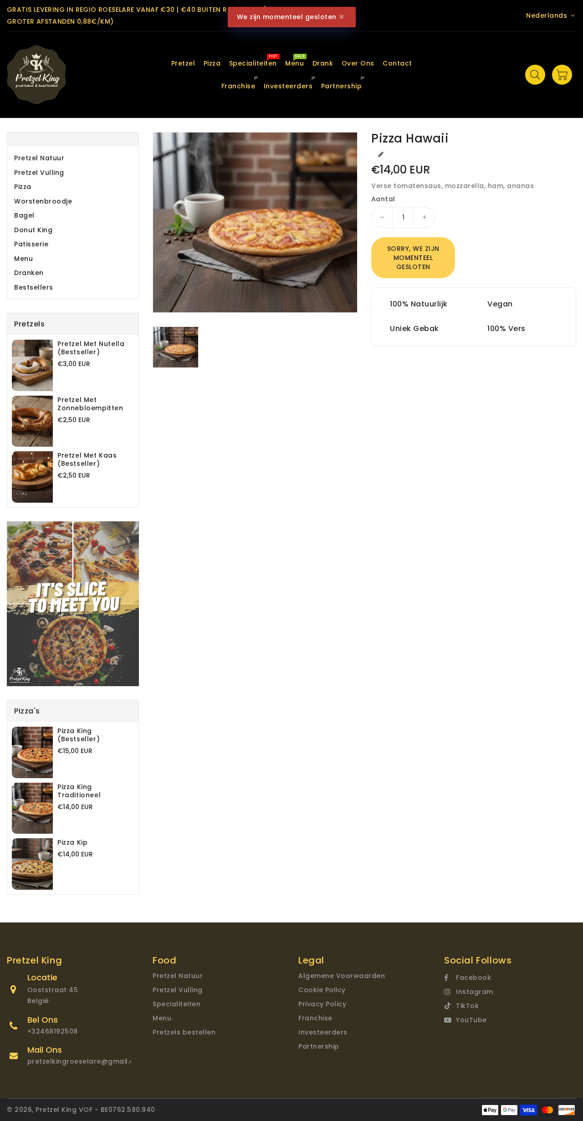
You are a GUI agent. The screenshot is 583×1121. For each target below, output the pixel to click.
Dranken (29, 272)
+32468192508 (52, 1031)
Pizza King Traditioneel (79, 791)
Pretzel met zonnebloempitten (90, 404)
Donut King (33, 229)
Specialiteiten (176, 1004)
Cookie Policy (322, 989)
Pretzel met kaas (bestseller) (87, 459)
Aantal (383, 199)
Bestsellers (33, 287)
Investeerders (323, 1032)
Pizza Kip (72, 842)
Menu (23, 258)
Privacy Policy (322, 1004)
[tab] (73, 158)
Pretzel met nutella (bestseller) (90, 348)
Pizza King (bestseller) (78, 735)
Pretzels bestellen (184, 1032)
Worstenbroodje (43, 201)
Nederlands (546, 15)
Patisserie (31, 244)
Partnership (318, 1046)
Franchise (315, 1018)
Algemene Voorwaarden (341, 975)
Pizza (22, 186)
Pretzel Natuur (39, 158)
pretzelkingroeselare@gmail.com (86, 1061)
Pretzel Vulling (39, 172)
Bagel (24, 215)
